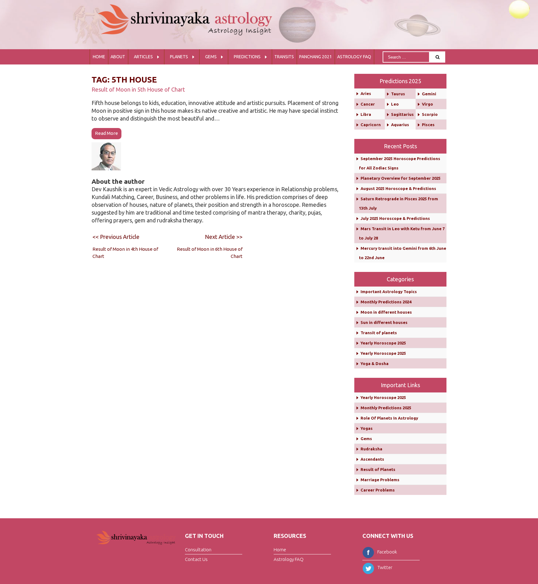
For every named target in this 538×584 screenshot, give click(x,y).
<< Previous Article (115, 237)
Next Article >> (224, 237)
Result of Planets (378, 469)
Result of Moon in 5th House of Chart (138, 89)
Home (99, 56)
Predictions (247, 56)
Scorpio (430, 114)
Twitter (384, 567)
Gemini (429, 94)
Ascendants (372, 459)
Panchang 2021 (315, 56)
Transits (284, 56)
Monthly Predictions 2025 (386, 408)
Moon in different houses (386, 312)
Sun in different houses (384, 322)
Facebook (387, 551)
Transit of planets (379, 332)
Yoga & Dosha (375, 363)
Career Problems (378, 490)
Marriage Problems (380, 479)
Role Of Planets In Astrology (389, 418)
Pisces (428, 124)
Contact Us (196, 559)
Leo (395, 104)
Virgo (427, 104)
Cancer (368, 104)
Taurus (398, 94)
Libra (366, 114)
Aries (366, 93)
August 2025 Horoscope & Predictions (398, 188)
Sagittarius (402, 114)
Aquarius (400, 124)
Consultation (198, 549)
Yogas (367, 428)
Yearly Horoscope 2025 (383, 343)
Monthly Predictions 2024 (386, 302)
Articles (143, 56)
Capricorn (371, 124)
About (118, 56)
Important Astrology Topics (389, 291)
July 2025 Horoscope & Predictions (395, 218)
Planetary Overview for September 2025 (401, 178)
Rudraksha (371, 449)
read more (106, 133)
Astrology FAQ (354, 56)
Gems (211, 56)
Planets (179, 56)
